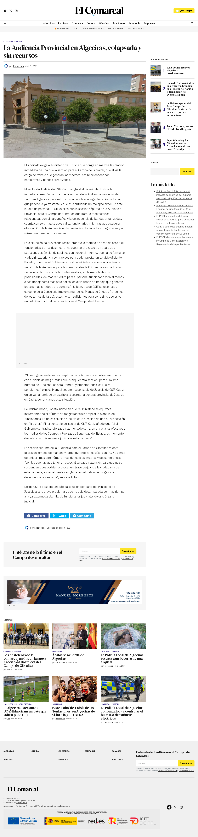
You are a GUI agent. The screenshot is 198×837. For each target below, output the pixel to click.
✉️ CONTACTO (184, 11)
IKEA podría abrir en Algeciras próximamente (178, 70)
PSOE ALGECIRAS (136, 29)
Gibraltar (63, 759)
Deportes (19, 704)
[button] (5, 23)
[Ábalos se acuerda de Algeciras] (74, 636)
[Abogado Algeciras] (74, 592)
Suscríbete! (128, 551)
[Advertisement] (41, 339)
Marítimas (117, 759)
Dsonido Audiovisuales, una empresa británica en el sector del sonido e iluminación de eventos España (180, 89)
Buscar (154, 163)
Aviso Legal (9, 806)
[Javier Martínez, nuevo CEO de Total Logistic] (156, 127)
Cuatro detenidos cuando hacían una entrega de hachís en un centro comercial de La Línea (174, 230)
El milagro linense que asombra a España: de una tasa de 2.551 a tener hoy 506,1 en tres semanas (174, 209)
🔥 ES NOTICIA (61, 29)
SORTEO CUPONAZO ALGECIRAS (89, 29)
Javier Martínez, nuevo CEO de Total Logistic (180, 127)
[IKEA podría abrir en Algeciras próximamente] (156, 70)
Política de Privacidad (111, 558)
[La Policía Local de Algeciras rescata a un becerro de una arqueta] (123, 636)
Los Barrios (63, 751)
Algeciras (9, 42)
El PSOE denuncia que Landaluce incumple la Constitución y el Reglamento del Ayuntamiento (174, 241)
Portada (18, 42)
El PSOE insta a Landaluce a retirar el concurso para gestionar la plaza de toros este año (175, 220)
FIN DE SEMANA (115, 29)
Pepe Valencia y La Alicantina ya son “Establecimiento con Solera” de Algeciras (179, 144)
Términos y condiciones (48, 806)
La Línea (35, 751)
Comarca (9, 651)
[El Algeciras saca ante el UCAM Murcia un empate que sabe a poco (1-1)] (26, 689)
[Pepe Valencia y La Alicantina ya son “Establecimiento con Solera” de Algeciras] (156, 144)
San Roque (90, 751)
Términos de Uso (186, 771)
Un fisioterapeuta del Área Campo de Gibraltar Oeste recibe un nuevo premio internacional (179, 109)
